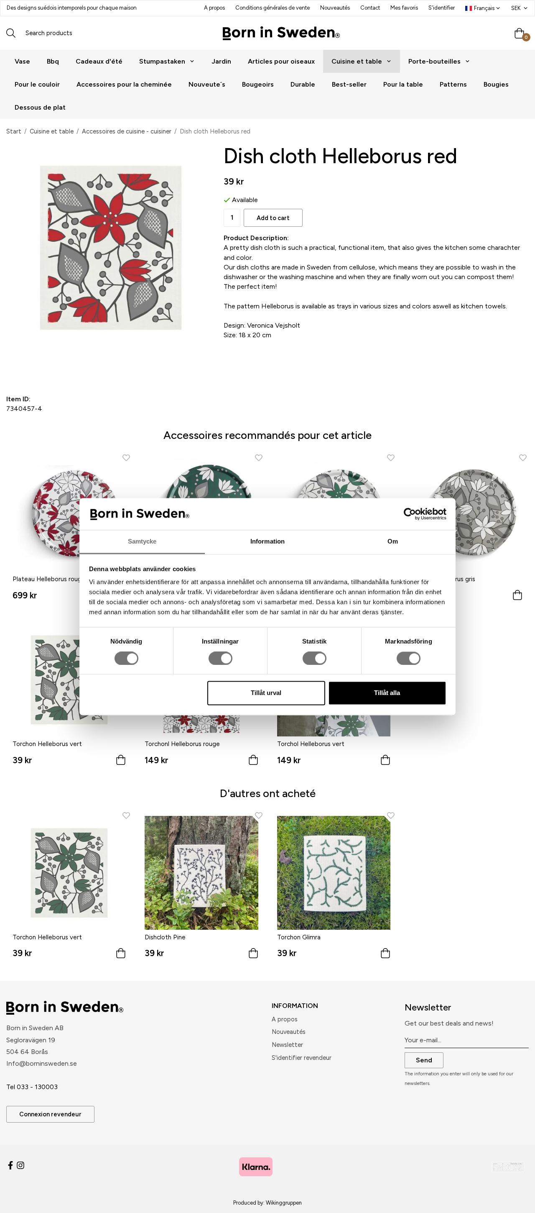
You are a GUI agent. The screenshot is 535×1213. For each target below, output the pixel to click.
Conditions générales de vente (272, 8)
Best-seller (349, 84)
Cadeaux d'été (99, 61)
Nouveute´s (207, 84)
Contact (370, 8)
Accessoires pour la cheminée (124, 84)
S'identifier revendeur (301, 1058)
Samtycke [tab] (142, 541)
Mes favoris (404, 8)
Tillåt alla (387, 693)
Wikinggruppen (284, 1203)
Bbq (53, 61)
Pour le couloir (37, 84)
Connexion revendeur (50, 1114)
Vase (22, 61)
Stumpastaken (162, 61)
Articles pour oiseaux (281, 61)
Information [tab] (267, 541)
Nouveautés (335, 8)
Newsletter (287, 1045)
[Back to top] (517, 1201)
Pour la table (403, 84)
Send (424, 1060)
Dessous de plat (40, 107)
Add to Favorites (52, 366)
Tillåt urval (266, 693)
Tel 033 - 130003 (32, 1087)
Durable (302, 84)
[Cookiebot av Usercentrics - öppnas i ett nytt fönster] (409, 514)
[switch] (220, 658)
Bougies (496, 84)
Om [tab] (392, 541)
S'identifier (441, 8)
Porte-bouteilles (434, 61)
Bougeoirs (258, 84)
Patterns (453, 84)
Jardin (221, 61)
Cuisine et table (356, 61)
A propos (214, 8)
